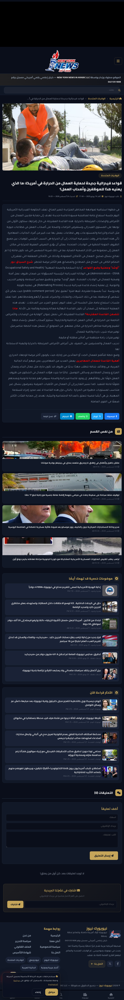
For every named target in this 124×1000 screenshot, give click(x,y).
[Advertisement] (62, 24)
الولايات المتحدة (96, 99)
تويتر (95, 416)
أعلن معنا (55, 941)
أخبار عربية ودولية (49, 967)
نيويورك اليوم (51, 960)
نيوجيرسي (34, 960)
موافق (51, 992)
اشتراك (14, 904)
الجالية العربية (29, 967)
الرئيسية (114, 99)
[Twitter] (110, 964)
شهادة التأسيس (22, 952)
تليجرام (65, 416)
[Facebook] (118, 964)
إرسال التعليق (102, 855)
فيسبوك (111, 416)
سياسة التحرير (23, 941)
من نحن (27, 935)
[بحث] (119, 90)
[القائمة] (118, 61)
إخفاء (38, 992)
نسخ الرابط (48, 416)
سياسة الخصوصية (50, 947)
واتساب (81, 416)
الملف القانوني (22, 947)
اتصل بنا (98, 964)
